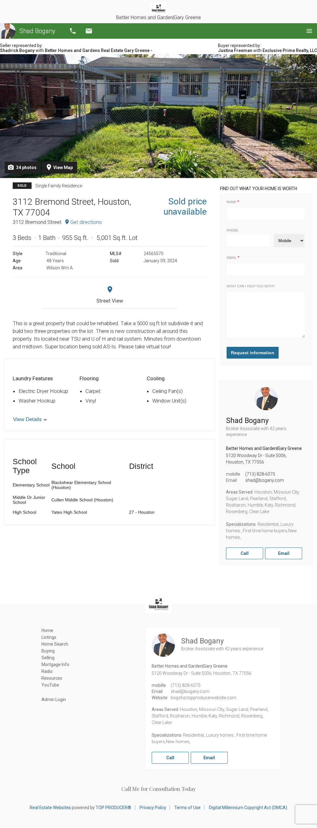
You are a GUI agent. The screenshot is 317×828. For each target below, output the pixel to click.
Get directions (86, 222)
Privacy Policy (153, 807)
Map (63, 167)
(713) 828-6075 (260, 474)
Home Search (54, 644)
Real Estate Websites (50, 807)
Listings (48, 637)
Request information (252, 352)
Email (89, 31)
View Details (27, 419)
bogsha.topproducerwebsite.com (203, 697)
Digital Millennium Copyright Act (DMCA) (248, 807)
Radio (47, 671)
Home (47, 630)
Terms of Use (187, 807)
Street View (109, 301)
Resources (51, 678)
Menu (309, 31)
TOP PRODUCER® (113, 807)
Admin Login (53, 699)
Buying (48, 650)
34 (26, 167)
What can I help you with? (251, 286)
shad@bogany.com (264, 480)
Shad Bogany (37, 31)
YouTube (50, 684)
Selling (47, 657)
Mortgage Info (55, 664)
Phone (232, 231)
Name (231, 202)
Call (72, 31)
